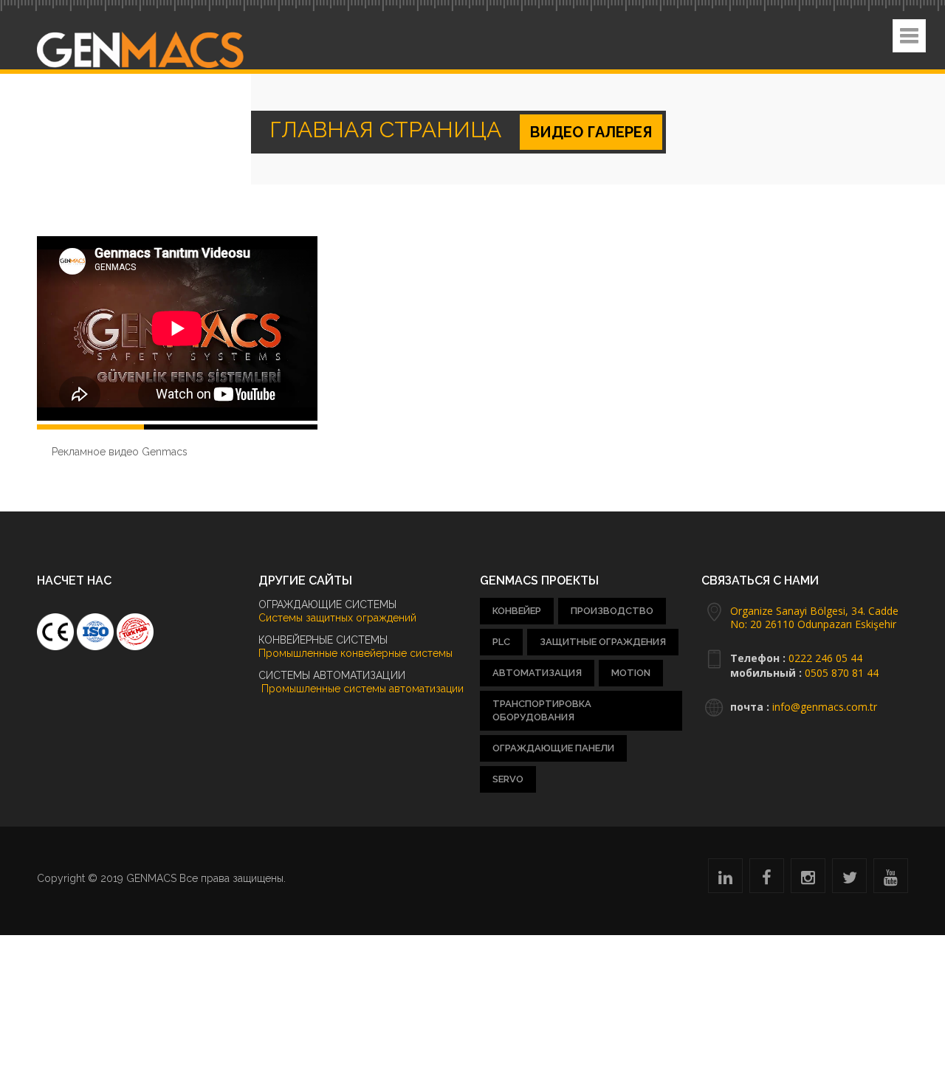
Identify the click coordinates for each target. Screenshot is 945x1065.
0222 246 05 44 (825, 658)
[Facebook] (767, 880)
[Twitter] (849, 880)
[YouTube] (891, 880)
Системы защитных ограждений (337, 618)
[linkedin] (725, 880)
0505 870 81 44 (842, 673)
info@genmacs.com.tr (824, 707)
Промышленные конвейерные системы (355, 653)
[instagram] (808, 880)
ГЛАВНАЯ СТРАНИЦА (347, 132)
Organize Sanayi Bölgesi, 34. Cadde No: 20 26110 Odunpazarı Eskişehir (814, 617)
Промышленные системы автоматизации (361, 689)
